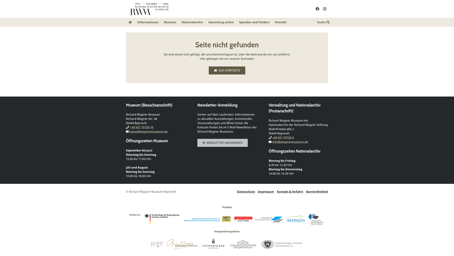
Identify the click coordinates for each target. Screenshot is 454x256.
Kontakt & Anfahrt (290, 192)
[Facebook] (317, 8)
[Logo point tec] (157, 244)
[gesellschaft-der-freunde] (243, 244)
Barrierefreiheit (317, 192)
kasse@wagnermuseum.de (148, 132)
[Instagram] (324, 8)
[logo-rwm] (149, 9)
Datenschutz (246, 192)
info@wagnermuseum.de (290, 142)
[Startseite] (130, 22)
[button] (289, 22)
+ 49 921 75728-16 (141, 127)
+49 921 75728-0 (283, 138)
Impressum (266, 192)
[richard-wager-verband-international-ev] (281, 244)
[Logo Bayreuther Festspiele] (182, 244)
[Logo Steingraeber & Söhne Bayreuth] (213, 244)
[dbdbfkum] (155, 219)
